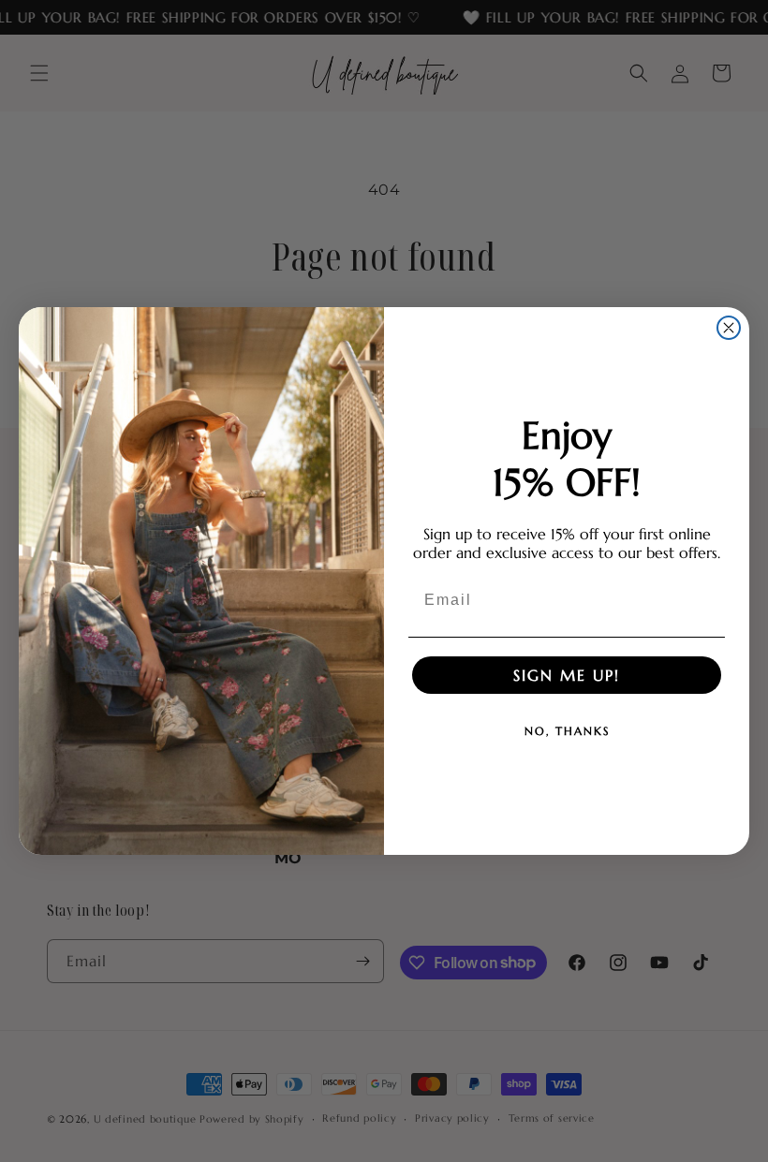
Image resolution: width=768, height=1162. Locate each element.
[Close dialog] (728, 327)
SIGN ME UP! (566, 675)
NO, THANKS (567, 731)
